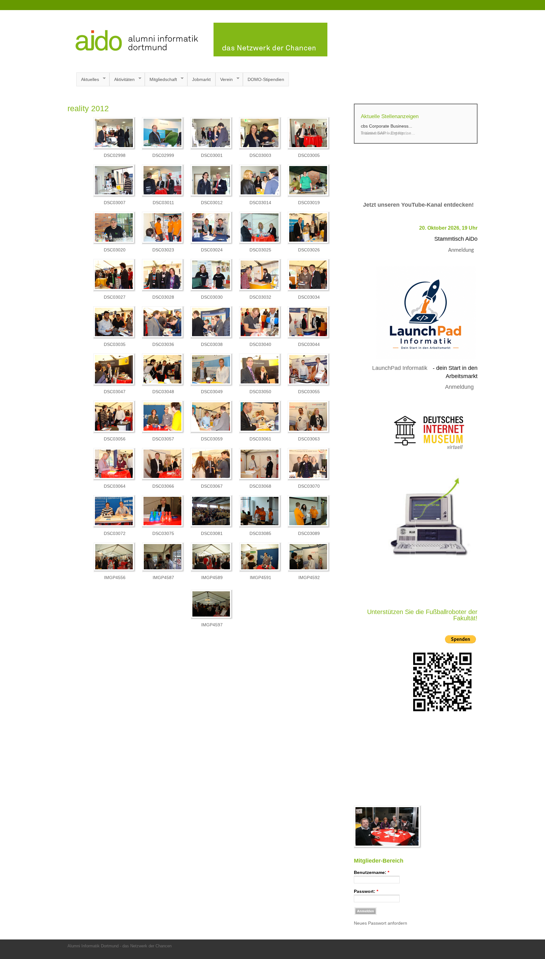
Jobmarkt (201, 79)
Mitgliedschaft (161, 79)
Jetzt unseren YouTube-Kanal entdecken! (418, 205)
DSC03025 (260, 249)
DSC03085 (260, 533)
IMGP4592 (309, 577)
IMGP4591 (260, 577)
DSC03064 (115, 486)
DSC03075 (163, 533)
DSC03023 (163, 249)
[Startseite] (197, 54)
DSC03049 (212, 391)
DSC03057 (163, 438)
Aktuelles (87, 79)
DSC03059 (212, 438)
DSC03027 (115, 297)
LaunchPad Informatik (399, 368)
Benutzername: (371, 872)
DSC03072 (115, 533)
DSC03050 (260, 391)
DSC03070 (309, 486)
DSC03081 (212, 533)
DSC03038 (212, 344)
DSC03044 (309, 344)
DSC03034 (309, 297)
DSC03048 (163, 391)
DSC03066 (163, 486)
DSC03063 (309, 438)
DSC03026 (309, 249)
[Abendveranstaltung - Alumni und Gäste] (388, 847)
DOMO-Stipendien (266, 79)
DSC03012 (212, 202)
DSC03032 (260, 297)
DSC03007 (115, 202)
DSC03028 (163, 297)
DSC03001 (212, 155)
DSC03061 (260, 438)
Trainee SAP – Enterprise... (388, 132)
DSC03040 (260, 344)
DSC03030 (212, 297)
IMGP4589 (212, 577)
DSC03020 (115, 249)
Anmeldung (461, 250)
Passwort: (366, 891)
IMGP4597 (212, 624)
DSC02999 (163, 155)
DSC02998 (115, 155)
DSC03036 (163, 344)
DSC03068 (260, 486)
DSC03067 (212, 486)
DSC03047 (115, 391)
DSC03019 (309, 202)
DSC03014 (260, 202)
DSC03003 (260, 155)
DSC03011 (163, 202)
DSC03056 (115, 438)
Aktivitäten (122, 79)
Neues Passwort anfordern (380, 923)
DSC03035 (115, 344)
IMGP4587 (163, 577)
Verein (224, 79)
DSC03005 (309, 155)
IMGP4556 (115, 577)
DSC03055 (309, 391)
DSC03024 (212, 249)
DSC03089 (309, 533)
